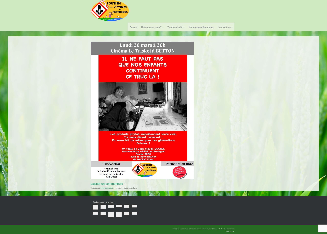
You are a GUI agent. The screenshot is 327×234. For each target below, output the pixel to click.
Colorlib (222, 229)
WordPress (230, 231)
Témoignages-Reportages (201, 26)
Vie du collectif (175, 26)
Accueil (133, 26)
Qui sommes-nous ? (151, 26)
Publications (224, 26)
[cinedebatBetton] (142, 110)
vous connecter (107, 188)
